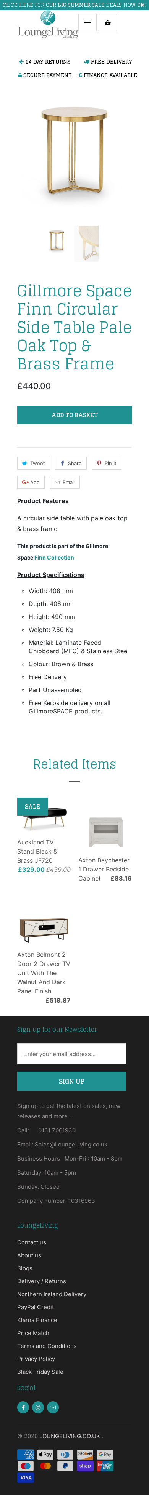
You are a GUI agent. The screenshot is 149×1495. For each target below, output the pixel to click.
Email (69, 482)
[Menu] (87, 22)
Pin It (111, 463)
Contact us (31, 1242)
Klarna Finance (37, 1320)
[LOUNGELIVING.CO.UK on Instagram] (38, 1407)
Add (35, 482)
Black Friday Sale (40, 1371)
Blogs (24, 1268)
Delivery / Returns (41, 1281)
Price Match (33, 1333)
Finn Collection (54, 557)
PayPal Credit (35, 1307)
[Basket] (108, 22)
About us (29, 1255)
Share (75, 463)
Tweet (37, 463)
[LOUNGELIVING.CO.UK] (47, 27)
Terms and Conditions (47, 1345)
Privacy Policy (36, 1358)
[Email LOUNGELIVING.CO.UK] (53, 1407)
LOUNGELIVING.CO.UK (70, 1436)
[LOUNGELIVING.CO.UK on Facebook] (23, 1407)
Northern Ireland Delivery (51, 1294)
